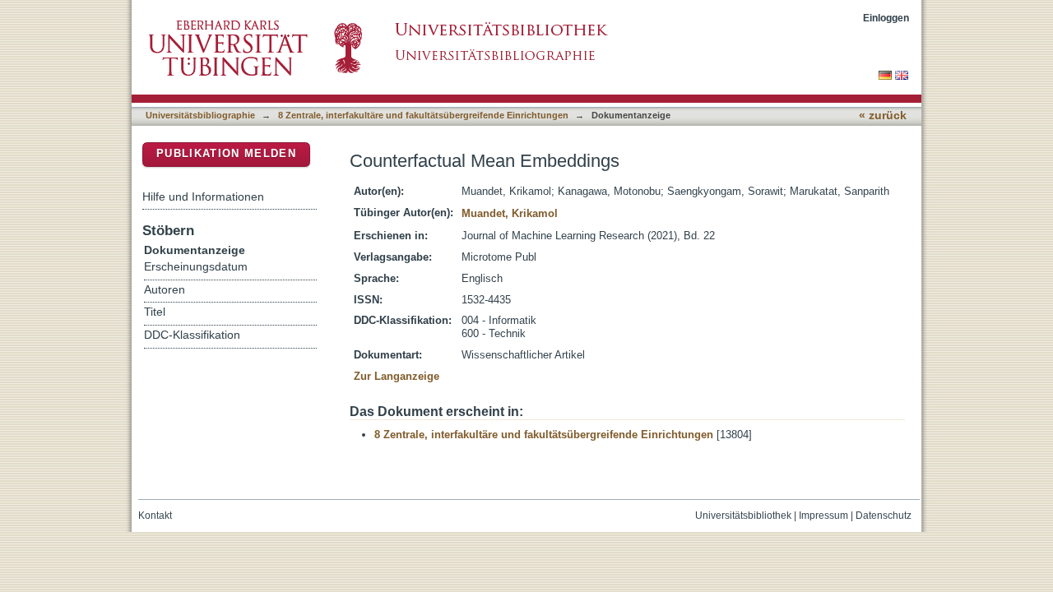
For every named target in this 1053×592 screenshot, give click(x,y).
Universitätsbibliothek (743, 515)
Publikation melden (226, 153)
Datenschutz (884, 515)
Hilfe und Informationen (203, 196)
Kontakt (155, 515)
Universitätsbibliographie (200, 115)
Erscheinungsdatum (196, 267)
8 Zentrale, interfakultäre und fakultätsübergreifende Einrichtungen (423, 115)
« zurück (883, 115)
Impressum (823, 515)
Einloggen (886, 17)
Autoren (164, 290)
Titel (154, 312)
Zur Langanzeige (396, 376)
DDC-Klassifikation (192, 335)
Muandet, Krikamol (510, 213)
